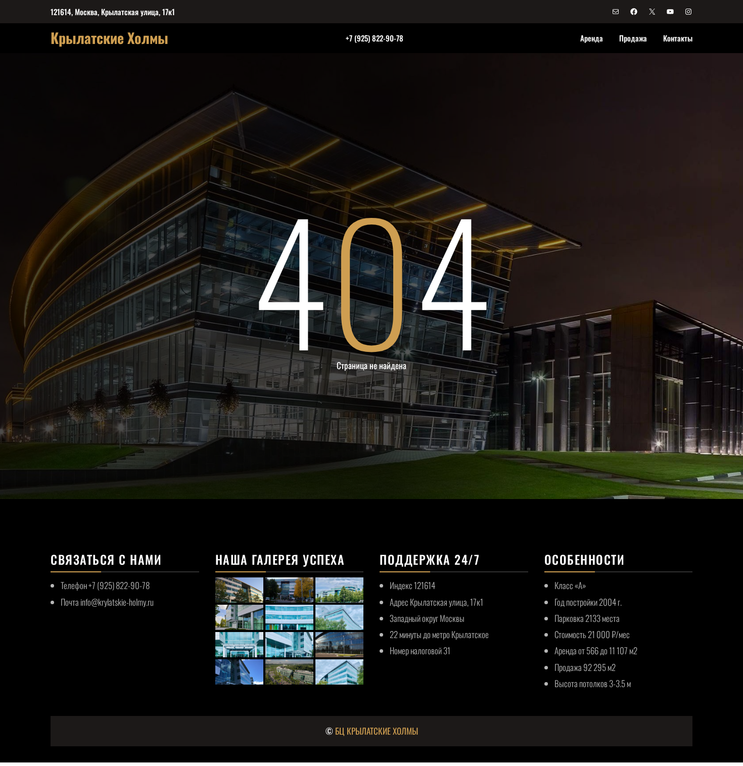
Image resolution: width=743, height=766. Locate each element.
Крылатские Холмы (109, 37)
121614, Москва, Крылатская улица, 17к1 (113, 11)
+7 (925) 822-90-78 (374, 37)
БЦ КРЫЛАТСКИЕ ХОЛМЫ (376, 731)
